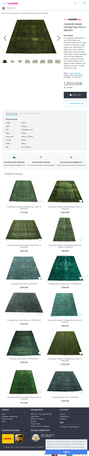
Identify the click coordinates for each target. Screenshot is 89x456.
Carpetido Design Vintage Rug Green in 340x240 (65, 208)
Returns (33, 421)
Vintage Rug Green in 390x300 (65, 397)
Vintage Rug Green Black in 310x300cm (24, 320)
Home (4, 414)
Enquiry (76, 95)
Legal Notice (35, 416)
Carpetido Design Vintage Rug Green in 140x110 (65, 321)
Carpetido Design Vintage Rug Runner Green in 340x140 (65, 246)
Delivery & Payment (37, 419)
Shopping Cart (64, 416)
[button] (58, 38)
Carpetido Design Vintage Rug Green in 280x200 (24, 208)
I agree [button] (66, 452)
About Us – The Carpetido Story (41, 414)
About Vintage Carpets (29, 113)
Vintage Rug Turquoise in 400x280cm (65, 284)
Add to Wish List (76, 103)
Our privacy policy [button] (77, 447)
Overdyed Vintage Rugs (10, 416)
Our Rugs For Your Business (69, 427)
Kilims (4, 421)
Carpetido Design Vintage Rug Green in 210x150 (24, 398)
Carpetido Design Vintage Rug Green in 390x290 (65, 360)
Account (62, 414)
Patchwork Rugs (7, 419)
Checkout (63, 419)
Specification (12, 113)
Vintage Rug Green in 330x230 (24, 284)
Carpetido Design (74, 73)
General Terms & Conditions (40, 426)
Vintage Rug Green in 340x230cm (24, 359)
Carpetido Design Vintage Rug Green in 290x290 (24, 246)
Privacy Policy (36, 424)
